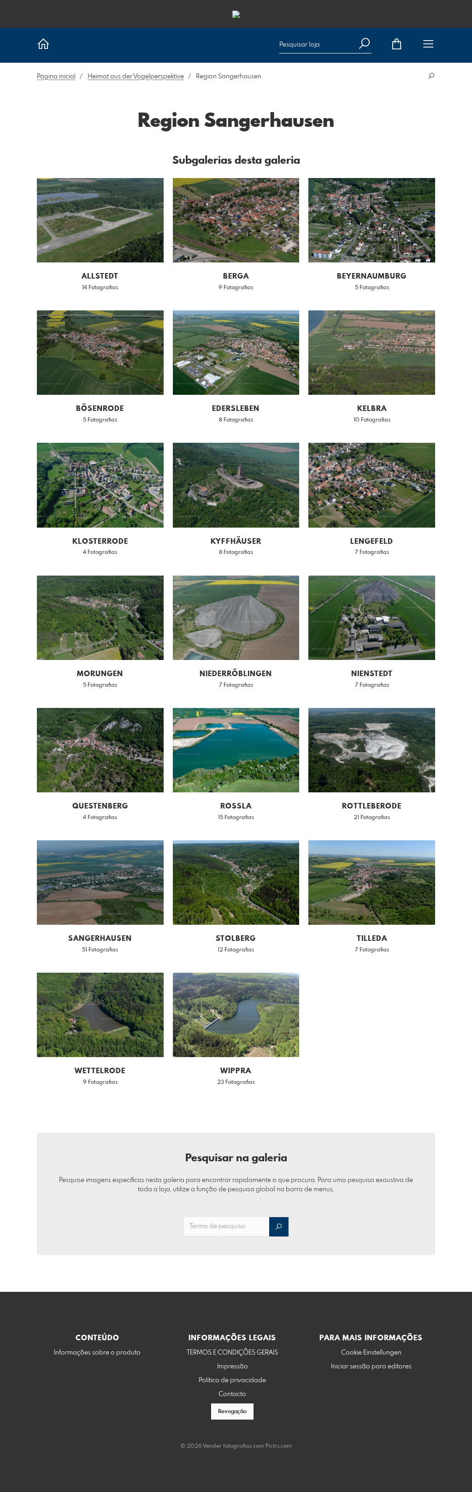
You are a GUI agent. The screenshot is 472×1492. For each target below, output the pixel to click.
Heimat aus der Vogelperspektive (136, 76)
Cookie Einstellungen (371, 1352)
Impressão (232, 1366)
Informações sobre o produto (97, 1352)
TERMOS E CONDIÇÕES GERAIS (232, 1352)
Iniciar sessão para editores (371, 1366)
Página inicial (56, 76)
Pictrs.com (279, 1446)
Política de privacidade (232, 1380)
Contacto (232, 1394)
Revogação (232, 1412)
